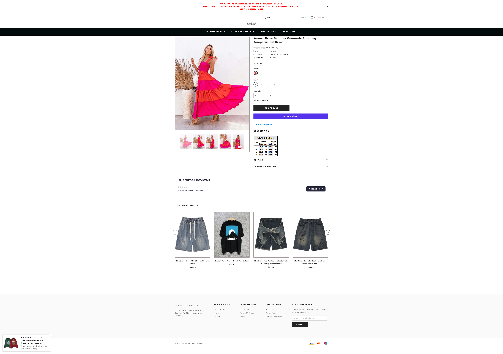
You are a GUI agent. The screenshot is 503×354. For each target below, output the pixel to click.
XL (274, 84)
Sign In (303, 17)
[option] (212, 83)
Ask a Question (264, 124)
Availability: (258, 58)
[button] (265, 48)
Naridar (273, 51)
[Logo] (251, 23)
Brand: (256, 51)
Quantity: (257, 91)
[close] (327, 6)
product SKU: (258, 54)
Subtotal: (257, 100)
